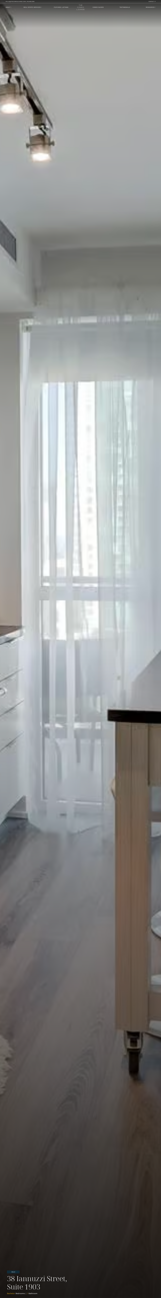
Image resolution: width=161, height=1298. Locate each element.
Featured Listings (61, 7)
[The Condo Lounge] (81, 7)
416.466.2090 (30, 1)
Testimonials (125, 7)
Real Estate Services (32, 7)
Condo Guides (98, 7)
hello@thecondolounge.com (16, 1)
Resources (150, 7)
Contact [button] (151, 1)
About (8, 7)
